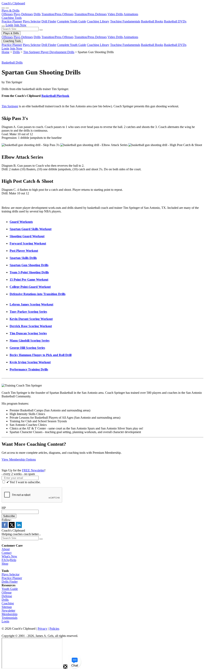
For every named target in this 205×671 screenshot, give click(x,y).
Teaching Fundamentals (125, 21)
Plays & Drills (10, 10)
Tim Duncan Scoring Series (28, 333)
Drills (37, 14)
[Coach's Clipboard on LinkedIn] (19, 527)
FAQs (5, 560)
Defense (7, 596)
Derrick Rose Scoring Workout (31, 326)
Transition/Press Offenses (57, 14)
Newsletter (8, 610)
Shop (5, 563)
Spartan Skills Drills (23, 258)
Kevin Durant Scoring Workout (31, 319)
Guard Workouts (21, 221)
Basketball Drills (12, 62)
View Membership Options (19, 459)
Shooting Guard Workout (27, 236)
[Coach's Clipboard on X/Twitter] (12, 527)
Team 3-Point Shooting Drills (29, 272)
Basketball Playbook (55, 95)
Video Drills (115, 14)
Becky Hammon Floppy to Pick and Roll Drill (40, 355)
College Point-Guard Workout (30, 286)
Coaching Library (98, 21)
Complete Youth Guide (71, 21)
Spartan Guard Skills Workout (30, 229)
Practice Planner (12, 21)
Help (13, 560)
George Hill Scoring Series (27, 347)
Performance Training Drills (29, 369)
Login (9, 25)
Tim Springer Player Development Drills (48, 52)
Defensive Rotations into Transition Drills (37, 294)
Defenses (27, 14)
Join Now (20, 25)
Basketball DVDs (175, 21)
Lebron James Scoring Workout (31, 304)
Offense (7, 592)
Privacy (42, 628)
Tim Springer (10, 106)
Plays (17, 14)
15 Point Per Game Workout (29, 279)
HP (4, 508)
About (6, 549)
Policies (54, 628)
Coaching (8, 603)
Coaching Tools (12, 17)
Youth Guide (10, 589)
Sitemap (7, 607)
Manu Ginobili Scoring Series (29, 340)
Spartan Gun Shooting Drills (29, 265)
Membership (9, 614)
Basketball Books (152, 21)
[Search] (3, 8)
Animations (131, 14)
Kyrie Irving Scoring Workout (30, 362)
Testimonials (9, 617)
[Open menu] (7, 8)
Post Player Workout (24, 250)
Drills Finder (10, 581)
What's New (9, 556)
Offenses (7, 14)
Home (5, 52)
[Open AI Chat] (74, 662)
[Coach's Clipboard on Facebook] (5, 527)
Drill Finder (48, 21)
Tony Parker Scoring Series (28, 311)
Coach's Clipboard (13, 3)
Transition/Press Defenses (90, 14)
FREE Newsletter (33, 470)
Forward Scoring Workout (28, 243)
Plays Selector (32, 21)
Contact (6, 552)
